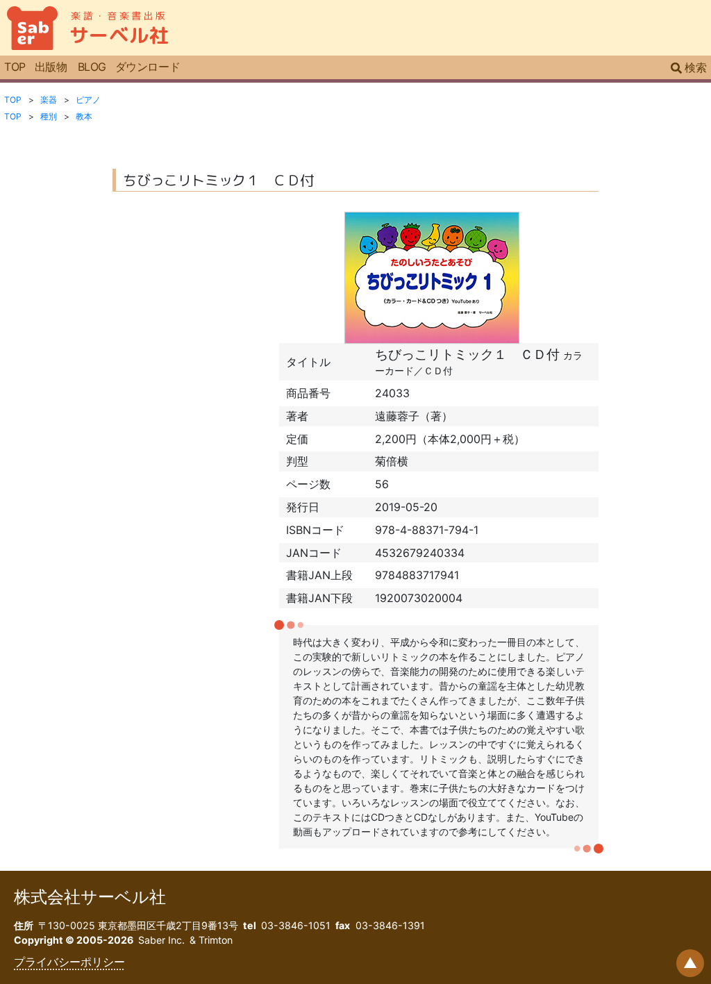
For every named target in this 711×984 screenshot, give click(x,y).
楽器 (48, 99)
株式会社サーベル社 (90, 897)
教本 (84, 116)
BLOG (92, 67)
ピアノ (88, 99)
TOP (15, 67)
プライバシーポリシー (69, 962)
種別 (48, 116)
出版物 (51, 67)
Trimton (216, 940)
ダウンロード (147, 67)
